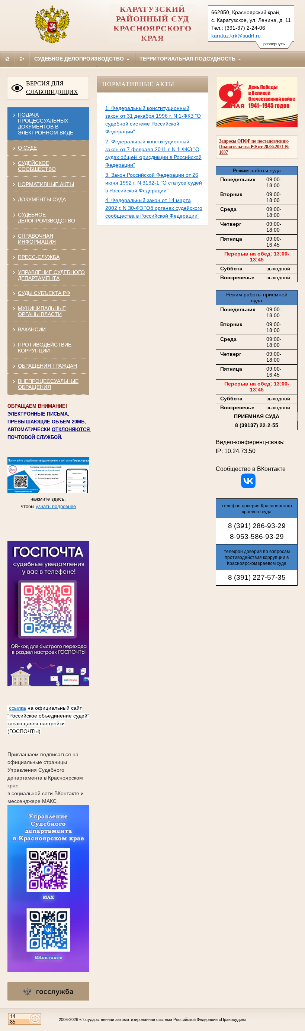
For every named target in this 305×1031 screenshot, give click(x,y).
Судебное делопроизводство (79, 59)
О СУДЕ (27, 148)
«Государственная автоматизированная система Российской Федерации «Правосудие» (162, 1019)
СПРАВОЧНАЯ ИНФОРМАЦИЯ (37, 239)
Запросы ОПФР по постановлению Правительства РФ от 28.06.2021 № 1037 (254, 147)
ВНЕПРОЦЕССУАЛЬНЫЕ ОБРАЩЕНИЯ (48, 384)
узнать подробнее (56, 506)
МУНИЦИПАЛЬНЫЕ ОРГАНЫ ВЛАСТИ (42, 311)
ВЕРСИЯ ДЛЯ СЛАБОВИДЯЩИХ (52, 87)
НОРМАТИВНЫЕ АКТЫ (46, 184)
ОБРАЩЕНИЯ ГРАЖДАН (47, 366)
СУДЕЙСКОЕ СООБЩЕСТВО (37, 166)
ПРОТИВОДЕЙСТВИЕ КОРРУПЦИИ (44, 348)
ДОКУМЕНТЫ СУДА (42, 199)
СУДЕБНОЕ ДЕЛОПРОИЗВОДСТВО (46, 218)
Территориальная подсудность (188, 59)
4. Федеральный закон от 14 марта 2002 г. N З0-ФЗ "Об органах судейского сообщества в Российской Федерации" (153, 208)
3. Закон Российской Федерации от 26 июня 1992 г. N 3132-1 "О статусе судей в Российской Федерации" (153, 182)
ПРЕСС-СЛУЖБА (39, 257)
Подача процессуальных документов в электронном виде (45, 124)
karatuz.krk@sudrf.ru (236, 36)
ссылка (17, 708)
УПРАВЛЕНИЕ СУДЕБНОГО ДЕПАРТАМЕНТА (51, 275)
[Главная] (7, 58)
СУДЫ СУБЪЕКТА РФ (44, 293)
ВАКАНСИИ (32, 329)
